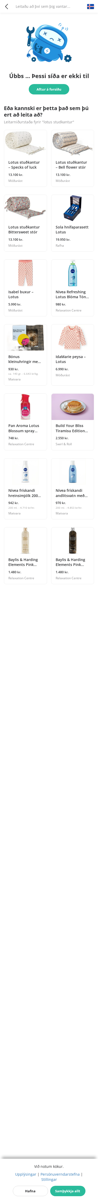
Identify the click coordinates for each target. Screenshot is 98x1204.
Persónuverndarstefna (60, 1174)
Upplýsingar (25, 1174)
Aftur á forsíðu (49, 89)
